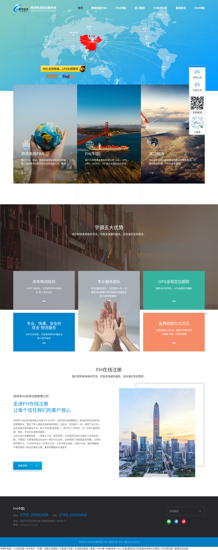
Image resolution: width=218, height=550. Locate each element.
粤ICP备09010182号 (129, 542)
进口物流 (140, 8)
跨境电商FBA (99, 8)
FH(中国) (121, 8)
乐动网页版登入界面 (85, 548)
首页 (80, 8)
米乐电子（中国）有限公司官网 (41, 548)
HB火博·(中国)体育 (106, 548)
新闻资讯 (181, 8)
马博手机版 (5, 548)
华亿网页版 (167, 548)
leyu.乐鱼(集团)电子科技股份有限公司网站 (138, 548)
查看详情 (22, 465)
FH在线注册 (160, 8)
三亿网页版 (18, 548)
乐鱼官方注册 (66, 548)
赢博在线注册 (181, 548)
